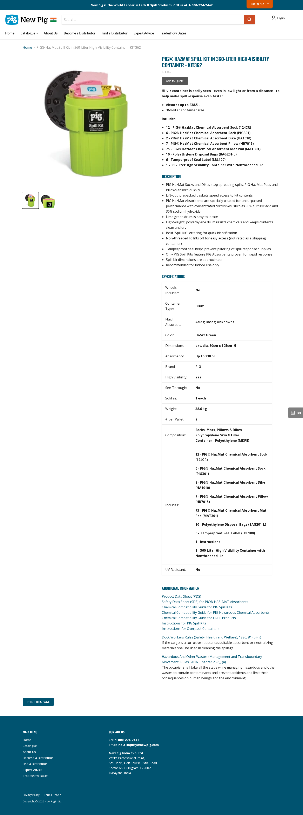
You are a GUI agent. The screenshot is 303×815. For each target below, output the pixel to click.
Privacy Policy (31, 795)
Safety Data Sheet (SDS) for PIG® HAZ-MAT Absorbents (205, 601)
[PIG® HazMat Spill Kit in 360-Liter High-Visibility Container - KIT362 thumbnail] (30, 200)
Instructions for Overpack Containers (191, 628)
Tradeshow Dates (173, 33)
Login (281, 18)
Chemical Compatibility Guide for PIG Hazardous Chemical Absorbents (216, 612)
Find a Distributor (114, 33)
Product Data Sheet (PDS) (181, 596)
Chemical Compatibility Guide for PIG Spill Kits (197, 607)
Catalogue (28, 33)
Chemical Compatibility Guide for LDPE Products (199, 618)
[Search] (249, 19)
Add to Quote (175, 81)
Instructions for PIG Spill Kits (184, 623)
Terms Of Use (52, 795)
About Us (51, 33)
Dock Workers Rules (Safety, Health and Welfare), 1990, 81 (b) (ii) (211, 637)
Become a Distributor (79, 33)
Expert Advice (144, 33)
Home (9, 33)
